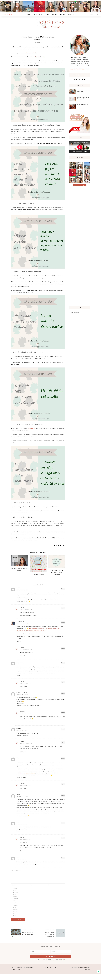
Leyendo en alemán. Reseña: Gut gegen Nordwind (57, 572)
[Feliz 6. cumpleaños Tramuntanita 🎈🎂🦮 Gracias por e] (5, 6)
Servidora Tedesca (40, 57)
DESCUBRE (63, 14)
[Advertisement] (76, 224)
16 (64, 545)
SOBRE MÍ (73, 69)
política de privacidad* (59, 959)
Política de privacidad (75, 312)
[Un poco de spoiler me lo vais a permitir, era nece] (61, 6)
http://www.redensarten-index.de (27, 773)
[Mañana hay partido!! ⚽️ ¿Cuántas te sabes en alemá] (95, 6)
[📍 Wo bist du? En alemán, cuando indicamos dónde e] (84, 6)
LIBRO (79, 69)
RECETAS (54, 14)
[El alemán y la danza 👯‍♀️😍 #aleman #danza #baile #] (50, 6)
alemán (29, 14)
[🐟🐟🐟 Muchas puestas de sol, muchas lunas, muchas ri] (28, 6)
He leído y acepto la (53, 959)
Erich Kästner (31, 428)
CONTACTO (13, 967)
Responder (63, 588)
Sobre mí (71, 14)
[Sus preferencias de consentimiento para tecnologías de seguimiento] (98, 971)
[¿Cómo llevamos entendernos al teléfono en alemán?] (73, 6)
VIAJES (47, 14)
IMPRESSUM (19, 967)
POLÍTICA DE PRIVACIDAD (28, 967)
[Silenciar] (86, 151)
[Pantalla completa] (88, 151)
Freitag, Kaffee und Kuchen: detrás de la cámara (22, 934)
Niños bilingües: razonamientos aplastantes (49, 934)
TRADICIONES (38, 14)
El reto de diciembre (38, 574)
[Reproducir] (71, 151)
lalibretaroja (20, 621)
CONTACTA (85, 69)
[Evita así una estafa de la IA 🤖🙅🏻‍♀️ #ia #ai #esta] (16, 6)
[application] (79, 147)
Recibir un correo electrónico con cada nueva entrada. (15, 910)
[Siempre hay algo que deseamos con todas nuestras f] (39, 6)
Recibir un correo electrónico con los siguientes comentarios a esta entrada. (15, 895)
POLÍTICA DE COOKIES (15, 969)
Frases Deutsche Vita (31, 53)
